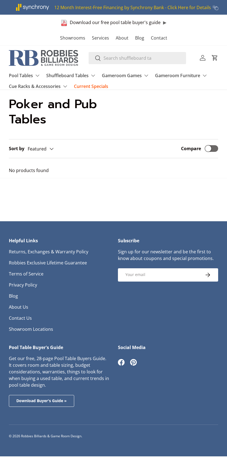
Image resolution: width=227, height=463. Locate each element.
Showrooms (72, 38)
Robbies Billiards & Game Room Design (51, 436)
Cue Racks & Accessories (35, 86)
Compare (191, 148)
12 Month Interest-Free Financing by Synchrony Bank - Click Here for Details (132, 7)
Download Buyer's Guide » (41, 400)
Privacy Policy (23, 285)
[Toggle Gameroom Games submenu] (146, 75)
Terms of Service (26, 274)
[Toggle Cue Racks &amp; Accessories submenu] (65, 86)
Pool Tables (21, 75)
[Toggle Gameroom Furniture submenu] (204, 75)
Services (100, 38)
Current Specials (91, 86)
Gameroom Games (122, 75)
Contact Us (20, 318)
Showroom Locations (31, 329)
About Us (18, 307)
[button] (215, 58)
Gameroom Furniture (177, 75)
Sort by (16, 148)
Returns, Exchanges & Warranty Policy (48, 252)
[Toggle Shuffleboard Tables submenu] (93, 75)
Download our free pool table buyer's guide (115, 22)
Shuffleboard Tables (67, 75)
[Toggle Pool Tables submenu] (37, 75)
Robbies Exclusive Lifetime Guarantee (48, 263)
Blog (139, 38)
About (122, 38)
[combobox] (137, 58)
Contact (159, 38)
